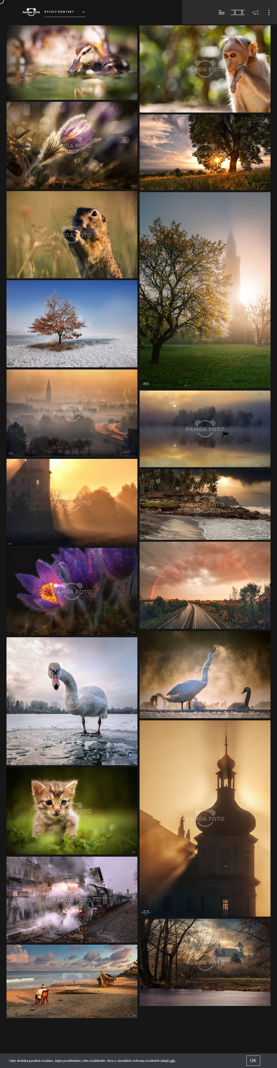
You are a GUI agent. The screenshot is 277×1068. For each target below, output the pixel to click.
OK (253, 1060)
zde (172, 1061)
